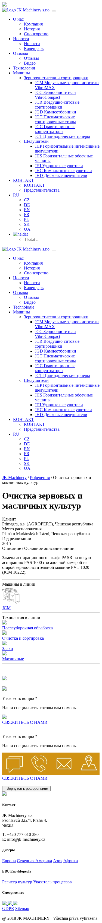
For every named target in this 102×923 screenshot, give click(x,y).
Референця (40, 477)
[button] (56, 77)
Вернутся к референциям (26, 788)
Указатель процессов (52, 882)
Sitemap (22, 908)
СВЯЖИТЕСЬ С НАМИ (25, 722)
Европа (9, 860)
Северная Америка (34, 860)
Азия (57, 860)
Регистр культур (17, 882)
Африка (70, 860)
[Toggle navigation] (54, 11)
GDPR (8, 908)
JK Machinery (14, 477)
